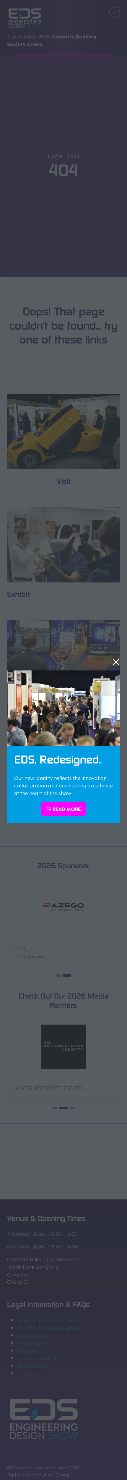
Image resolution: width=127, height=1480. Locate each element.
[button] (116, 662)
